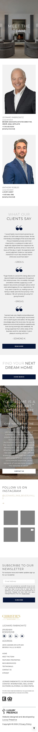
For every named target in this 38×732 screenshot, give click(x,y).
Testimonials (7, 666)
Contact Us (6, 670)
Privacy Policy (26, 593)
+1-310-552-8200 (8, 127)
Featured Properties (11, 660)
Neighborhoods (9, 663)
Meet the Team (8, 657)
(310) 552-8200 (7, 630)
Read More (19, 346)
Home (4, 653)
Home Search (19, 377)
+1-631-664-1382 (8, 195)
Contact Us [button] (19, 471)
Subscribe (19, 600)
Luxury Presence (9, 720)
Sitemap (5, 673)
